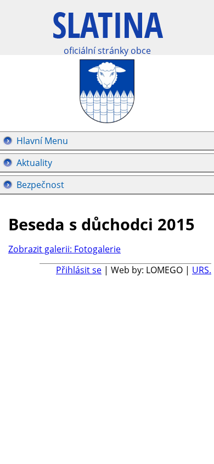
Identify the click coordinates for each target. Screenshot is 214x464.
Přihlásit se (79, 270)
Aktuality (34, 163)
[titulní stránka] (108, 31)
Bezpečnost (40, 185)
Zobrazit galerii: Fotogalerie (64, 249)
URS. (201, 270)
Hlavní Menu (42, 141)
